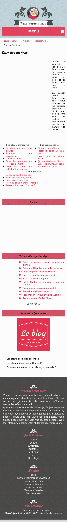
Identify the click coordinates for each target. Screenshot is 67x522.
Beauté (33, 442)
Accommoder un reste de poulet (39, 288)
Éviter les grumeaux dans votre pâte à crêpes (51, 165)
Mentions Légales (33, 490)
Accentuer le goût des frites (37, 298)
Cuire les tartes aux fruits (50, 161)
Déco (33, 455)
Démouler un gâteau (48, 148)
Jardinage (33, 451)
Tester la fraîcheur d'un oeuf (20, 185)
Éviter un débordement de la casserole (43, 268)
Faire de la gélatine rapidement (39, 275)
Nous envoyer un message (36, 510)
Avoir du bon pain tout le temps (22, 182)
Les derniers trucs (33, 481)
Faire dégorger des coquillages (39, 271)
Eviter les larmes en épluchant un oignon (19, 167)
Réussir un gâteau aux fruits (37, 291)
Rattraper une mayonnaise (19, 177)
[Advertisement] (33, 92)
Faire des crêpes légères (35, 278)
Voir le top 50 (33, 303)
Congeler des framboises (19, 175)
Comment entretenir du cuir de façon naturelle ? (31, 367)
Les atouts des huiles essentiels (23, 358)
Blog (33, 474)
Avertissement (33, 493)
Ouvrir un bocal (13, 158)
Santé (33, 439)
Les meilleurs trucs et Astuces (33, 477)
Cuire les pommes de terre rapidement (19, 162)
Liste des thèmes (33, 484)
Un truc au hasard (33, 487)
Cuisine (33, 448)
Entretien (33, 445)
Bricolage (33, 458)
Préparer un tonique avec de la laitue (42, 294)
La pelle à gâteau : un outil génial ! (24, 363)
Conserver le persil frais (18, 180)
